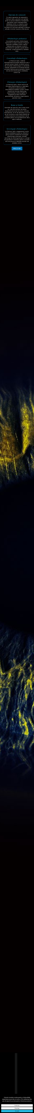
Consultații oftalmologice (17, 58)
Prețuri (17, 148)
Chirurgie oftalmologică (17, 82)
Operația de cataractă (17, 15)
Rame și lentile (17, 105)
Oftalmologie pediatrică (17, 38)
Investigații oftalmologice (17, 129)
